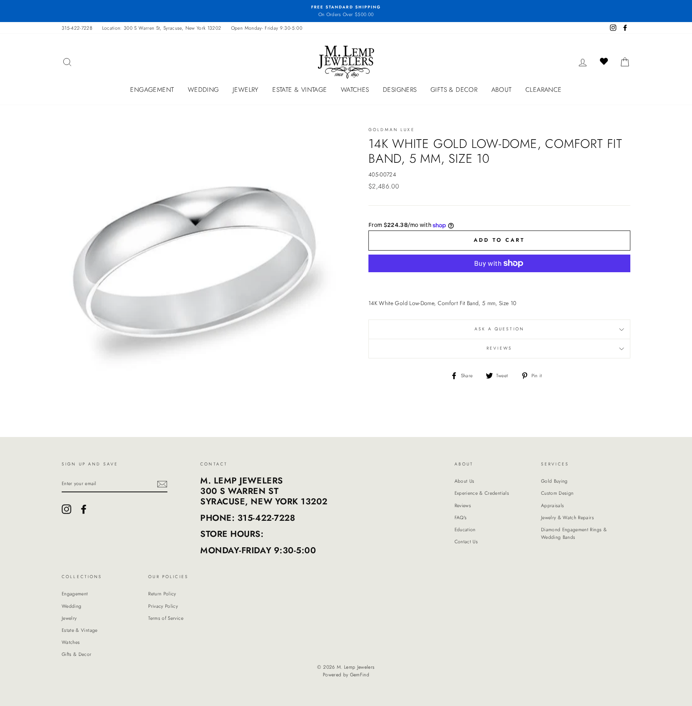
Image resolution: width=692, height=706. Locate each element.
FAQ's (461, 517)
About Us (465, 480)
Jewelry (246, 89)
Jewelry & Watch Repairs (567, 517)
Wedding (203, 89)
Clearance (543, 89)
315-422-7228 (77, 27)
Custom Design (557, 493)
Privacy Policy (163, 606)
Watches (355, 89)
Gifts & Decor (453, 89)
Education (465, 529)
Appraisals (552, 505)
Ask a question (499, 329)
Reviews (463, 505)
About (501, 89)
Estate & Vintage (299, 89)
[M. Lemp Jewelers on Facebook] (84, 509)
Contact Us (466, 541)
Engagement (152, 89)
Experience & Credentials (482, 493)
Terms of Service (165, 618)
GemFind (359, 674)
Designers (400, 89)
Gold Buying (554, 480)
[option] (346, 11)
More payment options (499, 282)
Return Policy (162, 593)
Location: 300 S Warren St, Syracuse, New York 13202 (161, 27)
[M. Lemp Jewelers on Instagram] (66, 509)
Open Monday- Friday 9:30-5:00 (266, 27)
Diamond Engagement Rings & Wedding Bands (574, 533)
